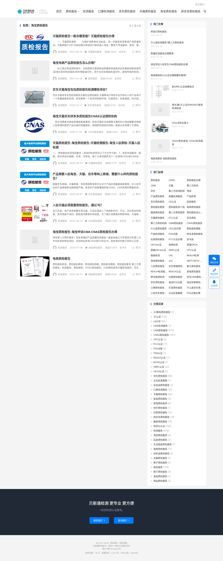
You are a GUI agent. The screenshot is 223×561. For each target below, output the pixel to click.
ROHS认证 (158, 362)
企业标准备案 (175, 293)
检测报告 (88, 11)
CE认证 (172, 201)
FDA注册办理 (193, 293)
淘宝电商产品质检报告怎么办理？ (75, 63)
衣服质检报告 (160, 458)
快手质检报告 (160, 407)
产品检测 (191, 196)
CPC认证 (191, 250)
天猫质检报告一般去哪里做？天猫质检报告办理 (83, 36)
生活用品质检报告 (162, 444)
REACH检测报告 (159, 271)
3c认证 (157, 316)
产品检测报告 (157, 233)
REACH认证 (175, 271)
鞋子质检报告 (193, 266)
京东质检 (191, 217)
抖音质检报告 (175, 276)
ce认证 (157, 321)
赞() (136, 51)
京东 (153, 190)
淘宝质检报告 (168, 11)
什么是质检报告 (159, 228)
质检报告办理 (193, 180)
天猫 (171, 185)
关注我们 (199, 4)
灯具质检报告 (175, 287)
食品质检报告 (160, 476)
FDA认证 (157, 353)
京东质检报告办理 (159, 282)
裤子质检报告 (160, 462)
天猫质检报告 (148, 11)
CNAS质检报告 (94, 131)
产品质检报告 (157, 196)
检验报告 (191, 201)
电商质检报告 (61, 258)
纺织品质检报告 (161, 453)
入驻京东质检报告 (159, 293)
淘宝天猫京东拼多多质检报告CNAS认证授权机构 (85, 116)
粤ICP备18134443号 (111, 549)
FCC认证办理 (175, 239)
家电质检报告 (193, 271)
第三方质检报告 (177, 212)
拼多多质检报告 (190, 11)
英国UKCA (192, 244)
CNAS (172, 180)
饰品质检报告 (160, 480)
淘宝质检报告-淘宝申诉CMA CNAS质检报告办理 (85, 232)
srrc (171, 260)
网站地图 (123, 543)
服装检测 (155, 255)
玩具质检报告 (157, 239)
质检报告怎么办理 (195, 212)
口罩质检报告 (157, 287)
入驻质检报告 (157, 266)
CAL (171, 255)
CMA (153, 185)
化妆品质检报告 (161, 385)
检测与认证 (159, 426)
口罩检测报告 (106, 11)
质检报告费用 (157, 207)
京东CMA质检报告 (195, 276)
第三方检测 (192, 185)
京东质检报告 (127, 11)
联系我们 (99, 520)
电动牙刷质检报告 (195, 282)
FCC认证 (173, 217)
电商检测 (173, 244)
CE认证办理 (175, 228)
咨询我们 (123, 520)
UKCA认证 (156, 244)
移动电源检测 (157, 276)
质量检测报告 (175, 196)
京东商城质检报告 (177, 266)
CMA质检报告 (93, 220)
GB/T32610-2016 (195, 260)
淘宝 (189, 190)
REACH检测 (193, 255)
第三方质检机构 (159, 223)
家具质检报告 (160, 398)
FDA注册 (173, 233)
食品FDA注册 (175, 282)
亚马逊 (190, 239)
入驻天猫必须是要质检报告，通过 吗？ (78, 205)
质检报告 (26, 11)
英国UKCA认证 (158, 250)
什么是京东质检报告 (195, 287)
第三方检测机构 (177, 190)
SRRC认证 (174, 250)
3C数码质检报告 (161, 312)
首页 (59, 11)
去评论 (122, 51)
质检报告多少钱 (177, 207)
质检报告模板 (193, 228)
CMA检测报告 (160, 325)
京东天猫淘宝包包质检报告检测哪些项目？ (81, 89)
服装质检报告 (157, 212)
